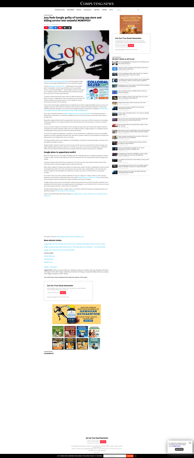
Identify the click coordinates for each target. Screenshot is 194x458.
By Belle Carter (126, 104)
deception (98, 270)
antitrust (55, 270)
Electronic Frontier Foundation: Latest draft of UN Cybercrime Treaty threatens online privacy (133, 68)
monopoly (87, 272)
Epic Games (105, 270)
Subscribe (130, 456)
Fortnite (53, 272)
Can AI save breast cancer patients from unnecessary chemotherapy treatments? (131, 108)
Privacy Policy (97, 452)
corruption (86, 270)
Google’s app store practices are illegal (88, 177)
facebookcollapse (60, 9)
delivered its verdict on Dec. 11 (57, 86)
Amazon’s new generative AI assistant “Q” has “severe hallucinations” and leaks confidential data (131, 148)
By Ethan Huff (126, 76)
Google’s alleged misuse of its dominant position (77, 113)
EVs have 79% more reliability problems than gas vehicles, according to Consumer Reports (132, 142)
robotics (78, 9)
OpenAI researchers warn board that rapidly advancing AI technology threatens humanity (132, 172)
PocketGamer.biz (48, 259)
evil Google (47, 272)
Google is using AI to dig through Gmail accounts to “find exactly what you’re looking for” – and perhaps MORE (74, 247)
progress (106, 272)
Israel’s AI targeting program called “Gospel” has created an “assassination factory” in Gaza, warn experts (133, 74)
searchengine (70, 9)
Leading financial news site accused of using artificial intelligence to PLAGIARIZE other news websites (134, 86)
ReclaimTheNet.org (49, 256)
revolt (45, 273)
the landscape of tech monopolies (65, 191)
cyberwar (104, 9)
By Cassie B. (126, 115)
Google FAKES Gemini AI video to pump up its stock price (132, 102)
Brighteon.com (48, 262)
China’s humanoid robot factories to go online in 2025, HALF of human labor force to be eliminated (133, 137)
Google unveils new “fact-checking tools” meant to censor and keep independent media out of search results (74, 244)
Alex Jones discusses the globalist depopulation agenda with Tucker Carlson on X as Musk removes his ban (133, 119)
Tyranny (66, 273)
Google (61, 272)
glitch (111, 9)
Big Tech (66, 270)
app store (61, 270)
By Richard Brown (127, 64)
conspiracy (79, 270)
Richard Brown (56, 24)
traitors (61, 273)
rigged (49, 273)
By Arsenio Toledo (127, 88)
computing (96, 9)
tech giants (55, 273)
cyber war (92, 270)
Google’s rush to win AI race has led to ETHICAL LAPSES (59, 250)
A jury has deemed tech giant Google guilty (56, 81)
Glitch (57, 272)
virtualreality (87, 9)
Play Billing (93, 272)
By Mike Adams (126, 156)
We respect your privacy (89, 448)
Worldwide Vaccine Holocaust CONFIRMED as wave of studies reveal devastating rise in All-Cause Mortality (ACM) (133, 154)
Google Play (67, 272)
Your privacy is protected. (51, 296)
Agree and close (179, 449)
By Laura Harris (126, 70)
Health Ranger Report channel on (70, 236)
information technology (77, 272)
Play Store (100, 272)
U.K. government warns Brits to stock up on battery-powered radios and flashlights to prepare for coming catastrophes (133, 166)
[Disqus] (76, 375)
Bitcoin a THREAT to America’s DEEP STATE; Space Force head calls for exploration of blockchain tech (132, 97)
